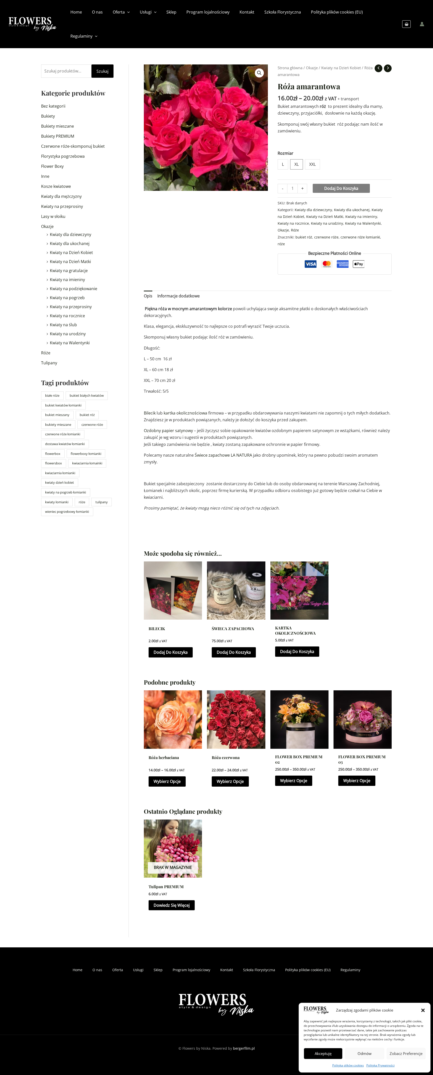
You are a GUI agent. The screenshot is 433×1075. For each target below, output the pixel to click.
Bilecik (150, 413)
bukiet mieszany (57, 414)
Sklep (158, 969)
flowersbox (53, 463)
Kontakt (226, 969)
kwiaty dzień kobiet (59, 482)
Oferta (117, 969)
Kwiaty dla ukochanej (69, 243)
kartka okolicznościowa (185, 413)
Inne (45, 176)
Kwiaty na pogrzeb (67, 297)
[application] (127, 12)
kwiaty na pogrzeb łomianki (65, 492)
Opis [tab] (148, 296)
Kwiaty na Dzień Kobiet (71, 252)
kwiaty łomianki (56, 502)
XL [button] (296, 164)
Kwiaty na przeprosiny (62, 206)
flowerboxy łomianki (86, 453)
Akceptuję (323, 1053)
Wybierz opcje (167, 781)
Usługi (138, 969)
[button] (422, 1010)
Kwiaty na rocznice (67, 315)
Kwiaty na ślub (63, 324)
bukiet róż (87, 414)
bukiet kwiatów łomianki (63, 405)
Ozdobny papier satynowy (168, 430)
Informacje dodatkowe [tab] (178, 296)
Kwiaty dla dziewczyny (70, 234)
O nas (97, 969)
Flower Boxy (52, 166)
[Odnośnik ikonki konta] (422, 24)
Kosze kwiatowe (56, 186)
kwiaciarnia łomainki (87, 463)
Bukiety (48, 116)
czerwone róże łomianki (62, 434)
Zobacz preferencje (406, 1053)
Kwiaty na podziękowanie (73, 288)
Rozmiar (285, 153)
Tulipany (49, 363)
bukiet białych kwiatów (87, 395)
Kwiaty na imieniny (67, 279)
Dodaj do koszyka (341, 188)
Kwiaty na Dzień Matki (70, 261)
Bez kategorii (53, 106)
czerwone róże (92, 424)
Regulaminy (350, 969)
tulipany (101, 502)
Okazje (47, 226)
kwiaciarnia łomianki (60, 473)
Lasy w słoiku (53, 216)
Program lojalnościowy (191, 969)
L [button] (283, 164)
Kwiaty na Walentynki (70, 343)
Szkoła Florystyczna (259, 969)
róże (82, 502)
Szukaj (102, 71)
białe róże (52, 395)
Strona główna (290, 67)
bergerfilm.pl (244, 1048)
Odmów (365, 1053)
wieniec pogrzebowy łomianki (67, 511)
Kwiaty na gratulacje (69, 270)
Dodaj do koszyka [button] (171, 652)
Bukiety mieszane (57, 126)
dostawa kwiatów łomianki (65, 444)
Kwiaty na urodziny (68, 334)
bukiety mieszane (58, 424)
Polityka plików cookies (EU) (308, 969)
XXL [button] (312, 164)
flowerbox (52, 453)
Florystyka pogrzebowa (63, 156)
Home (77, 969)
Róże (45, 353)
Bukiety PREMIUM (57, 136)
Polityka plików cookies (348, 1065)
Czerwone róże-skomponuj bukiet (73, 146)
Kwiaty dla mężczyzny (61, 196)
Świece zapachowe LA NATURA (223, 455)
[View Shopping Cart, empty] (406, 24)
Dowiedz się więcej (172, 905)
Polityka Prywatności (380, 1065)
